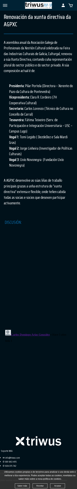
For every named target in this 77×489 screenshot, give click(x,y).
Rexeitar (40, 486)
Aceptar (57, 486)
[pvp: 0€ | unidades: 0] (70, 5)
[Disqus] (38, 280)
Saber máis (22, 486)
